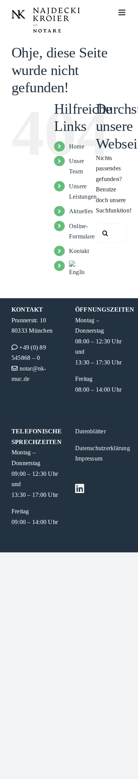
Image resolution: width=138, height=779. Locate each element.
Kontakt (79, 251)
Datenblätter (90, 431)
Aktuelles (81, 211)
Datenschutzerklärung (102, 448)
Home (76, 146)
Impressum (88, 458)
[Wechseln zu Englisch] (76, 269)
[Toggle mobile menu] (122, 12)
